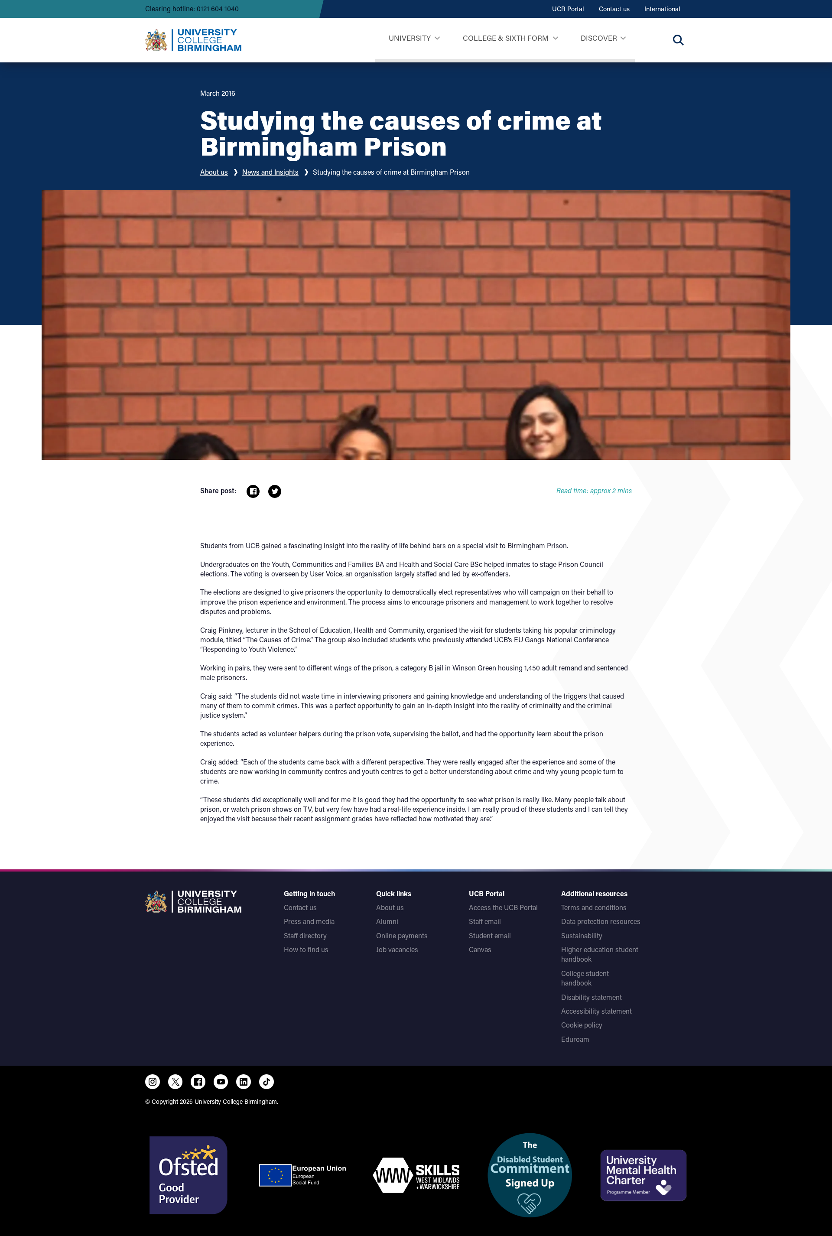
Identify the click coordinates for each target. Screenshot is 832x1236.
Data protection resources (600, 921)
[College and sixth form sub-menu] (555, 38)
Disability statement (591, 997)
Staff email (485, 921)
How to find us (306, 949)
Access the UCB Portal (503, 907)
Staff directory (305, 935)
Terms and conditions (594, 907)
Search (678, 40)
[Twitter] (175, 1081)
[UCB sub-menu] (437, 38)
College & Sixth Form (506, 37)
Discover (599, 37)
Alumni (387, 921)
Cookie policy (581, 1024)
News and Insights (270, 171)
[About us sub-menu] (623, 38)
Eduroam (575, 1039)
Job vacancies (397, 949)
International (662, 8)
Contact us (614, 8)
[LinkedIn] (243, 1081)
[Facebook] (198, 1081)
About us (214, 171)
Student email (490, 935)
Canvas (480, 949)
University (410, 37)
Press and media (309, 921)
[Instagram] (152, 1081)
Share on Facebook (253, 491)
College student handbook (585, 978)
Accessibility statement (596, 1010)
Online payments (402, 935)
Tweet (274, 491)
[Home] (193, 40)
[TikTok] (266, 1081)
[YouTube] (221, 1081)
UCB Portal (568, 8)
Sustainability (581, 935)
